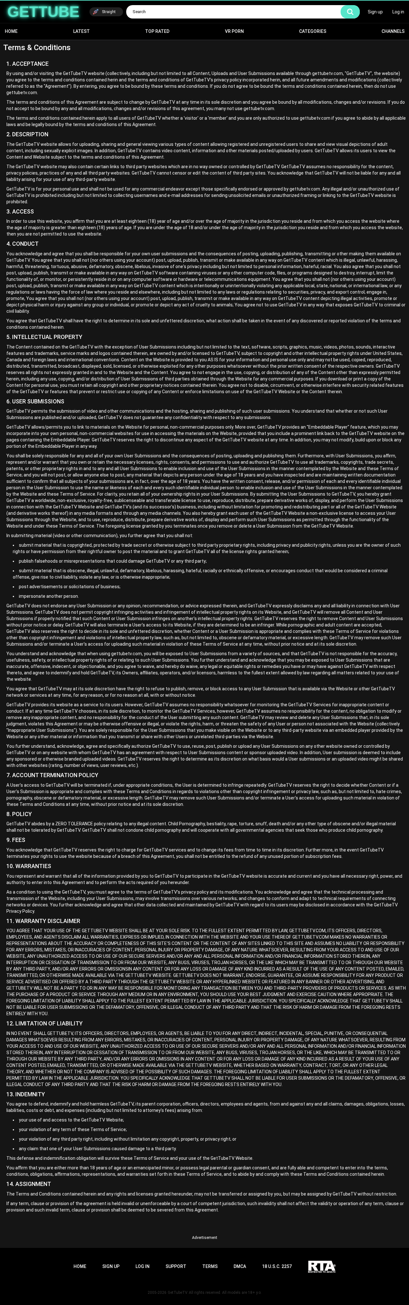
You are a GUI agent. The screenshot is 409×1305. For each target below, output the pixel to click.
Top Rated (157, 31)
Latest (81, 31)
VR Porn (234, 31)
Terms (210, 1266)
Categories (312, 31)
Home (11, 31)
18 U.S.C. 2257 (277, 1266)
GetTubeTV (178, 1292)
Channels (393, 31)
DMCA (240, 1266)
